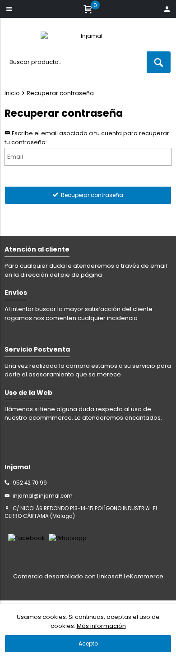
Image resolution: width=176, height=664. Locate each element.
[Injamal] (88, 38)
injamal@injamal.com (43, 495)
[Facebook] (26, 538)
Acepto (88, 643)
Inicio (12, 93)
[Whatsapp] (68, 538)
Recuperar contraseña (60, 93)
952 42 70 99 (30, 482)
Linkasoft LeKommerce (130, 576)
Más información (101, 626)
